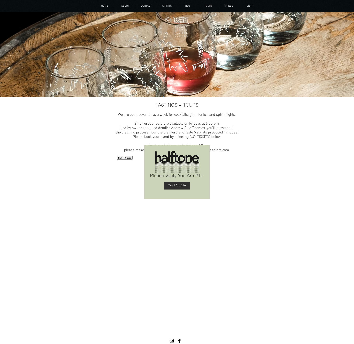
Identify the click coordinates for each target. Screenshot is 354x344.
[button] (177, 186)
